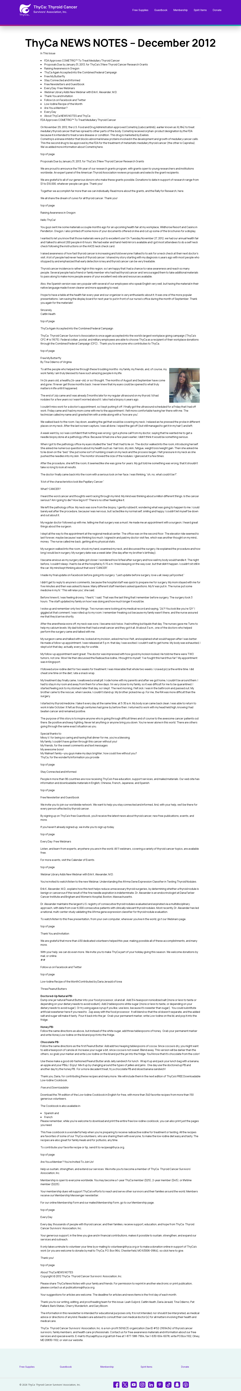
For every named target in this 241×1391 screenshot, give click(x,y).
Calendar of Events (82, 860)
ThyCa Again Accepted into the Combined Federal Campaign (80, 72)
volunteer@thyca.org (123, 1246)
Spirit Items (200, 10)
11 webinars (124, 848)
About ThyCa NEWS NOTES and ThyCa (67, 116)
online (53, 956)
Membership (180, 10)
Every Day (50, 112)
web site (189, 779)
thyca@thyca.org (96, 1336)
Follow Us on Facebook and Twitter (65, 100)
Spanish (49, 1113)
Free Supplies (140, 10)
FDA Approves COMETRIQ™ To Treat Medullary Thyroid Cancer (82, 60)
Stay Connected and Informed (62, 80)
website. (78, 1340)
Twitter (77, 967)
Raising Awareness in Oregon (61, 68)
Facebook (62, 967)
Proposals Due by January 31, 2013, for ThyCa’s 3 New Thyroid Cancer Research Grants (96, 64)
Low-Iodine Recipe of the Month (63, 104)
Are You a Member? (56, 108)
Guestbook (160, 10)
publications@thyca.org (80, 1287)
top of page (47, 154)
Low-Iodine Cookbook (91, 1094)
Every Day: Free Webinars (59, 88)
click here (169, 1250)
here (100, 147)
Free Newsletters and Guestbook (64, 84)
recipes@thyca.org (112, 1147)
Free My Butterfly (54, 76)
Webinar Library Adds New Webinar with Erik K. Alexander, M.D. (80, 92)
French (48, 1117)
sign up (102, 827)
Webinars (173, 919)
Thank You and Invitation (58, 96)
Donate (217, 10)
